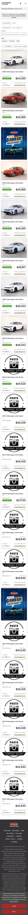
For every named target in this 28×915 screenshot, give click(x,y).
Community (10, 836)
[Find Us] (20, 3)
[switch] (25, 3)
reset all (3, 31)
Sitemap (19, 839)
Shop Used (15, 830)
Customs (14, 842)
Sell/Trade (10, 833)
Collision (18, 833)
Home (22, 830)
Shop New (7, 830)
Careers (19, 836)
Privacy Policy (11, 839)
